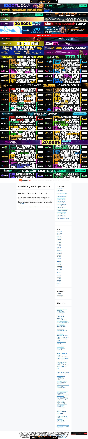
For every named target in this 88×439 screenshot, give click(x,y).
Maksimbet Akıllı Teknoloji (61, 202)
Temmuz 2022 (59, 267)
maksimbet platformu (59, 392)
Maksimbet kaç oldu (62, 379)
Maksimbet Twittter (56, 180)
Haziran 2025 (59, 237)
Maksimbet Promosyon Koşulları (63, 218)
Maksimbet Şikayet (48, 180)
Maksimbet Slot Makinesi (61, 213)
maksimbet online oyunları (60, 386)
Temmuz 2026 (59, 231)
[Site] (22, 61)
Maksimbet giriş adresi (62, 358)
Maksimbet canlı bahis (62, 330)
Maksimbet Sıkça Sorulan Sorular (62, 399)
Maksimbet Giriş (40, 180)
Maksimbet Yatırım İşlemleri (62, 193)
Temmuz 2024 (59, 252)
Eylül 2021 (59, 283)
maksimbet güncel (60, 363)
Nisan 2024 (59, 256)
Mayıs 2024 (59, 255)
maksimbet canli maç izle (60, 329)
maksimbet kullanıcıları (59, 381)
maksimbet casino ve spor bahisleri (61, 348)
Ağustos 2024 (59, 250)
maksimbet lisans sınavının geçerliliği (61, 382)
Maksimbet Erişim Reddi (61, 216)
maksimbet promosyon (60, 393)
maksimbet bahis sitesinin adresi (61, 325)
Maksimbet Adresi (60, 188)
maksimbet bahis (65, 321)
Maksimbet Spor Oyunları (61, 204)
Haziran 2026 (59, 233)
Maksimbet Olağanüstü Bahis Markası (32, 193)
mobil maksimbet (59, 419)
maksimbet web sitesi (60, 406)
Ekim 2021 (59, 281)
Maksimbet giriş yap (62, 362)
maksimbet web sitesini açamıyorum (61, 407)
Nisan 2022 (59, 272)
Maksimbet (34, 180)
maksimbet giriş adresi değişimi (60, 359)
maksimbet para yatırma (61, 387)
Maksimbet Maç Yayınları (61, 199)
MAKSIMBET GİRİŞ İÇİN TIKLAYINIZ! (44, 35)
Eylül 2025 (59, 236)
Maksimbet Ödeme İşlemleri (62, 205)
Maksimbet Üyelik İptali (61, 207)
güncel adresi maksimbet (61, 312)
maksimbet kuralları (65, 381)
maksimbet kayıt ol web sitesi (60, 378)
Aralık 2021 (59, 278)
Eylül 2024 (59, 248)
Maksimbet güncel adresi (63, 364)
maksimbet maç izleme (60, 383)
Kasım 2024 (59, 245)
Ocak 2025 (59, 242)
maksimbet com (59, 349)
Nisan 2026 (59, 234)
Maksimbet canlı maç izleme (62, 339)
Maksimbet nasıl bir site (63, 385)
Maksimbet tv (60, 401)
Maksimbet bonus (61, 326)
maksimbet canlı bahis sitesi (60, 334)
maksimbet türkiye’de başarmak (60, 405)
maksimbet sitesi (65, 397)
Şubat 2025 (59, 241)
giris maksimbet (59, 310)
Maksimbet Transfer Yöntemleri (62, 209)
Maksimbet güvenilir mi (63, 372)
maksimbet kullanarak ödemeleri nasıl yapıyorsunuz (63, 425)
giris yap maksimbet (60, 311)
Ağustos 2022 (59, 266)
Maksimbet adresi (61, 319)
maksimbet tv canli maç (61, 402)
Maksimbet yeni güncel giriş (61, 412)
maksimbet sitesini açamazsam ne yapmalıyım (62, 398)
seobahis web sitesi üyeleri (60, 427)
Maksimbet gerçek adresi (62, 354)
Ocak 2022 (59, 277)
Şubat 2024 (59, 259)
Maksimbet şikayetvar (62, 417)
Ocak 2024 (59, 261)
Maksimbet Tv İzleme (61, 201)
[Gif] (44, 85)
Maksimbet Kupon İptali (61, 215)
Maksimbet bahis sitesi (63, 322)
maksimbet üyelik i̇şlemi (66, 426)
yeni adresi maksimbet (61, 421)
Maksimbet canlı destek (63, 337)
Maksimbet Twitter (62, 404)
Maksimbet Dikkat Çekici (61, 212)
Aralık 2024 (59, 244)
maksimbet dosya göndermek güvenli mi (61, 350)
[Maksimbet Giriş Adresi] (25, 180)
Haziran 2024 (59, 253)
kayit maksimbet (60, 315)
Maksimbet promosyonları (63, 394)
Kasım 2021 (59, 280)
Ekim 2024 (59, 247)
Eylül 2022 (59, 264)
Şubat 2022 (59, 275)
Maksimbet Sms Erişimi (61, 198)
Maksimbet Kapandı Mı (60, 377)
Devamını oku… (22, 203)
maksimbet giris (60, 356)
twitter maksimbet (60, 420)
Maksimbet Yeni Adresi (65, 180)
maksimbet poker (64, 392)
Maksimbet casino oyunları (61, 342)
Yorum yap (21, 207)
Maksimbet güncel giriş (62, 367)
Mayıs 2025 (59, 239)
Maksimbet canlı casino (62, 335)
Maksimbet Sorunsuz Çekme (62, 210)
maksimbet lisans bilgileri (60, 426)
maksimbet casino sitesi (60, 347)
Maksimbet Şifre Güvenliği (61, 196)
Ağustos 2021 (59, 284)
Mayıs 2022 (59, 270)
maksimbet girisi (66, 356)
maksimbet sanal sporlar (60, 397)
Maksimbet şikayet (62, 416)
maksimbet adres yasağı (60, 321)
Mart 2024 (59, 258)
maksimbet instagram (61, 376)
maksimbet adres (60, 318)
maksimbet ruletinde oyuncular (60, 396)
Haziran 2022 (59, 269)
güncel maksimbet (60, 313)
